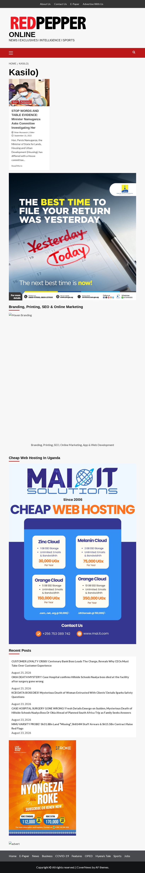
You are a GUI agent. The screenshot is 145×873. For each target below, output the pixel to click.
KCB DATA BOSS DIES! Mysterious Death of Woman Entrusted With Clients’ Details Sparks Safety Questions (72, 694)
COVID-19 (62, 856)
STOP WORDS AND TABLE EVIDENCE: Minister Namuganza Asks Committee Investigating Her (25, 119)
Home (12, 856)
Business (47, 856)
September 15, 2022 (23, 136)
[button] (12, 52)
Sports (117, 856)
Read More (16, 165)
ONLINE (22, 34)
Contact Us (60, 3)
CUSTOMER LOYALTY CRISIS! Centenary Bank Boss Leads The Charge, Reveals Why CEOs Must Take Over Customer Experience (70, 663)
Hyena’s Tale (103, 856)
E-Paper (74, 3)
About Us (45, 3)
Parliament (26, 102)
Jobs (127, 856)
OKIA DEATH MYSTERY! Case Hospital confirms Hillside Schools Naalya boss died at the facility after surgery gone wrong (70, 679)
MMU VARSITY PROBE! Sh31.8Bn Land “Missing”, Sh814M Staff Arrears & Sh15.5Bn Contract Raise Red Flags (72, 726)
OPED (89, 856)
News (15, 102)
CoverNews (84, 867)
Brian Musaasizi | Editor (24, 132)
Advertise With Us (93, 3)
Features (77, 856)
